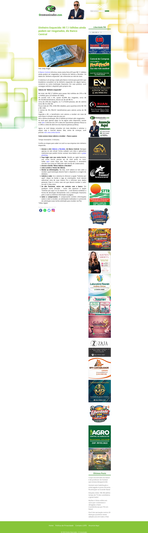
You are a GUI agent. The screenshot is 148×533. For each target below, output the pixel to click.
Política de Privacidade (64, 525)
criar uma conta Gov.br (52, 132)
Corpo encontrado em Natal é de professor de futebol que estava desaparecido (99, 479)
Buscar (107, 11)
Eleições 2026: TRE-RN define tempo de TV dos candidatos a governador (99, 495)
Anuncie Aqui (94, 525)
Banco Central (45, 72)
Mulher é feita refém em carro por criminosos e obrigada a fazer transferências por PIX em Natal (98, 504)
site (43, 122)
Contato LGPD (81, 525)
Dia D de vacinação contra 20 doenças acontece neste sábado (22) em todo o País (99, 514)
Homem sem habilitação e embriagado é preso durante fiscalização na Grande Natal (99, 487)
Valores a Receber (58, 149)
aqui (47, 161)
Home (51, 525)
